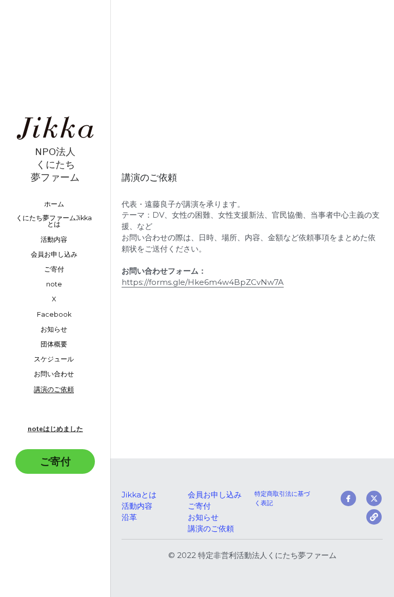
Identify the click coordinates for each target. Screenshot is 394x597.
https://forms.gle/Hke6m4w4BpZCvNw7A (203, 282)
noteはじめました (55, 429)
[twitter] (374, 498)
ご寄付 (55, 461)
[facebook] (348, 498)
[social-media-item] (374, 517)
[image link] (55, 126)
